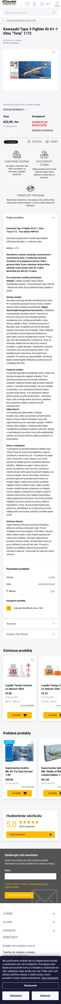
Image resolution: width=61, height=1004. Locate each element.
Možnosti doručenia (42, 130)
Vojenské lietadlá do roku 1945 (28, 608)
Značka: (11, 43)
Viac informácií (49, 978)
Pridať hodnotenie (17, 834)
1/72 (52, 591)
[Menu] (57, 4)
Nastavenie (30, 985)
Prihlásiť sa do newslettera (19, 895)
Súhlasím (45, 995)
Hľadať (54, 13)
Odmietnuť (16, 995)
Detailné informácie (13, 109)
